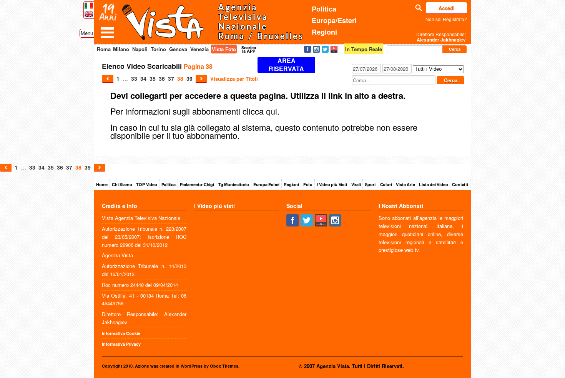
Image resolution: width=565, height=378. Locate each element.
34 (143, 78)
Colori (386, 184)
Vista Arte (405, 184)
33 (134, 78)
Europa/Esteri (334, 20)
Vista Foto (224, 49)
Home (102, 184)
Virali (356, 184)
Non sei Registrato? (446, 19)
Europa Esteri (266, 184)
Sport (370, 184)
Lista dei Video (433, 184)
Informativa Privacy (121, 344)
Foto (307, 184)
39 (189, 78)
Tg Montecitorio (233, 184)
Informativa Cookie (121, 333)
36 (162, 78)
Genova (178, 49)
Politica (324, 9)
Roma (104, 49)
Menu (87, 33)
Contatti (460, 184)
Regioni (324, 32)
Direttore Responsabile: (441, 37)
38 (180, 78)
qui (271, 111)
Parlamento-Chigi (197, 184)
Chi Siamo (122, 184)
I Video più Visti (332, 184)
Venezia (199, 49)
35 (153, 78)
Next (201, 79)
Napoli (140, 49)
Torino (158, 49)
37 (171, 78)
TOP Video (146, 184)
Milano (121, 49)
